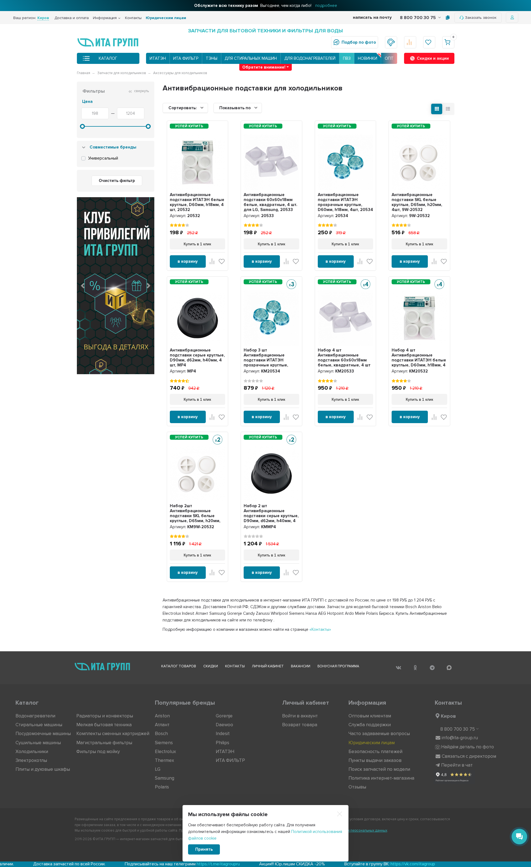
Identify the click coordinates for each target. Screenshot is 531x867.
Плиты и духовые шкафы (42, 769)
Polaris (162, 787)
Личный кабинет (268, 666)
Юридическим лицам (166, 17)
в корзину (188, 261)
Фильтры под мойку (98, 751)
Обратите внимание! (263, 67)
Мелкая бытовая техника (104, 725)
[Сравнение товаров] (410, 42)
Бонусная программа (338, 666)
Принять (204, 849)
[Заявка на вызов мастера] (391, 42)
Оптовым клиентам (369, 716)
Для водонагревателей (309, 58)
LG (157, 769)
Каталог (108, 58)
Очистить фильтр (117, 180)
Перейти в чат (457, 765)
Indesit (223, 733)
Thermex (164, 760)
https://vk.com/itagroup (355, 864)
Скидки (210, 666)
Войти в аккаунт (300, 716)
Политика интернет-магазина (381, 778)
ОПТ (389, 58)
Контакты (133, 17)
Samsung (164, 778)
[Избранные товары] (429, 42)
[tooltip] (447, 18)
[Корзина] (448, 42)
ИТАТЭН (158, 58)
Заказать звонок (480, 17)
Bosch (161, 733)
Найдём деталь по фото (467, 747)
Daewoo (224, 725)
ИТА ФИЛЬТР (185, 58)
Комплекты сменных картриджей (112, 733)
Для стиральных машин (251, 58)
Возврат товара (299, 725)
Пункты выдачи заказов (375, 760)
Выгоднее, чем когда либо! (265, 5)
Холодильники (31, 751)
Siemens (164, 743)
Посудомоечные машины (43, 733)
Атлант (162, 725)
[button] (82, 285)
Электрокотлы (31, 760)
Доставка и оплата (71, 17)
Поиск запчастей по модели (379, 769)
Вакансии (300, 666)
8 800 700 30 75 (418, 17)
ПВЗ (347, 58)
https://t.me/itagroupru (160, 864)
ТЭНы (211, 58)
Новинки (367, 58)
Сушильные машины (38, 743)
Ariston (162, 716)
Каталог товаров (178, 666)
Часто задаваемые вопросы (379, 733)
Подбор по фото (359, 42)
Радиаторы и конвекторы (104, 716)
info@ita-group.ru (460, 738)
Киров (448, 716)
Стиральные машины (38, 725)
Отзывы (357, 787)
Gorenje (224, 716)
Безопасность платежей (375, 751)
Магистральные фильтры (104, 743)
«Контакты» (320, 629)
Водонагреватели (35, 716)
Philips (222, 743)
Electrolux (165, 751)
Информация (105, 17)
